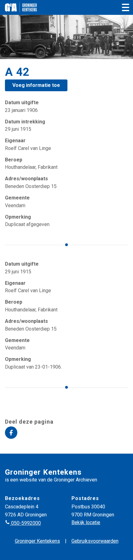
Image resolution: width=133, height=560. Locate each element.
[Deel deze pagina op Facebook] (11, 432)
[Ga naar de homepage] (21, 7)
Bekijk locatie (85, 522)
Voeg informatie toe (36, 85)
